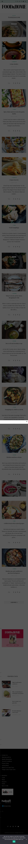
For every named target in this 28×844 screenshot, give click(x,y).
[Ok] (26, 839)
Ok (14, 841)
